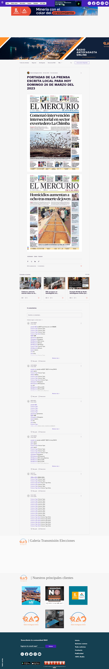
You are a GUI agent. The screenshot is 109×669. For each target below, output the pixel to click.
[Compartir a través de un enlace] (38, 261)
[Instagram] (102, 3)
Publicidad (79, 653)
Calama (35, 256)
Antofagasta (42, 62)
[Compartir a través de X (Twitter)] (31, 261)
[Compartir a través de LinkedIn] (35, 261)
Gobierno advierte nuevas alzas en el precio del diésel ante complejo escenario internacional (29, 292)
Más (60, 62)
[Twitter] (98, 3)
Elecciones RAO (52, 62)
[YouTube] (106, 3)
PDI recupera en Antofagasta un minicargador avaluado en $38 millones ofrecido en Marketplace (54, 292)
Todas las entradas (24, 62)
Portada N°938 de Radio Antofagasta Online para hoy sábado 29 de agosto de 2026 (78, 292)
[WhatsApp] (89, 3)
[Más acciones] (81, 73)
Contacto (78, 650)
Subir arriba (2, 662)
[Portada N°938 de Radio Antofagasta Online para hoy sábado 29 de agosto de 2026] (78, 283)
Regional (34, 62)
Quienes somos (81, 643)
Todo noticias (80, 647)
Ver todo (87, 274)
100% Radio (79, 657)
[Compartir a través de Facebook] (27, 261)
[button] (71, 62)
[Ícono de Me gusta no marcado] (32, 361)
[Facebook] (93, 3)
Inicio (77, 640)
